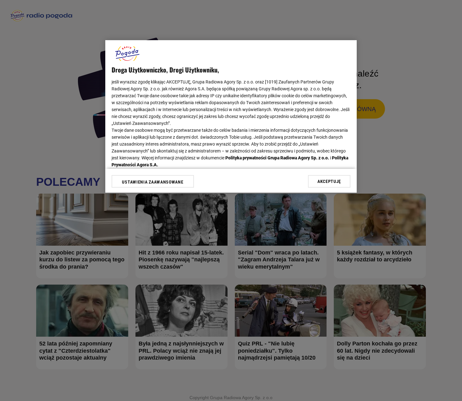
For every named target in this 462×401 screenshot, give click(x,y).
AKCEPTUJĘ (329, 181)
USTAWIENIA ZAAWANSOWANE (152, 181)
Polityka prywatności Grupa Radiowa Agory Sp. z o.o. (277, 157)
